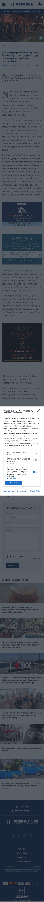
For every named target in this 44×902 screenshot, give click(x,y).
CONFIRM (13, 483)
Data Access (22, 491)
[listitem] (22, 453)
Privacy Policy (35, 491)
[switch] (35, 460)
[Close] (39, 411)
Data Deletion (9, 491)
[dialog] (22, 451)
